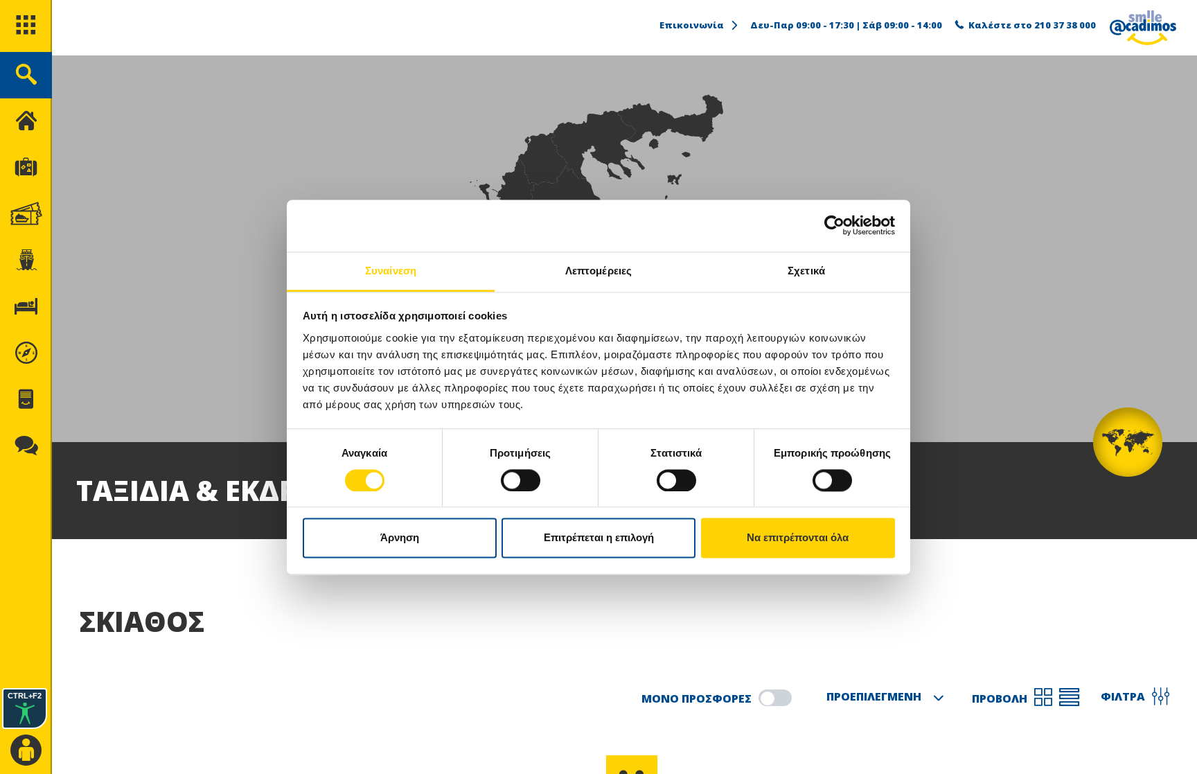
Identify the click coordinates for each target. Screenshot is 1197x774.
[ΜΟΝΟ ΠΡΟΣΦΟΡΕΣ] (775, 697)
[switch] (520, 480)
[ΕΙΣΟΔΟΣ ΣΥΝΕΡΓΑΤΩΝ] (26, 751)
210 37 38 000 (1065, 25)
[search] (26, 75)
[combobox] (882, 698)
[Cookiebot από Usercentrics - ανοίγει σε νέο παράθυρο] (834, 225)
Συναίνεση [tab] (390, 270)
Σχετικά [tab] (806, 270)
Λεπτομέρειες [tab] (598, 270)
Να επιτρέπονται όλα (798, 538)
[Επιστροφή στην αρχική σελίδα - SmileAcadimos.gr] (1143, 27)
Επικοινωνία (691, 25)
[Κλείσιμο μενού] (26, 121)
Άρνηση (399, 538)
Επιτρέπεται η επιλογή (599, 538)
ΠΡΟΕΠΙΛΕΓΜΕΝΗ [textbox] (873, 696)
